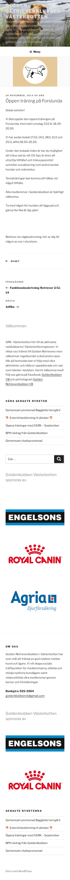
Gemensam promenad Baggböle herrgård (33, 410)
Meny (37, 51)
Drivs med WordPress (19, 871)
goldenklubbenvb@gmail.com (25, 696)
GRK (41, 95)
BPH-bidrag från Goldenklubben (27, 433)
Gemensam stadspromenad (24, 440)
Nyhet (15, 261)
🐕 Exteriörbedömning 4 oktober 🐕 (30, 418)
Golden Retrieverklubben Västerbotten (33, 11)
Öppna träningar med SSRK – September (32, 425)
